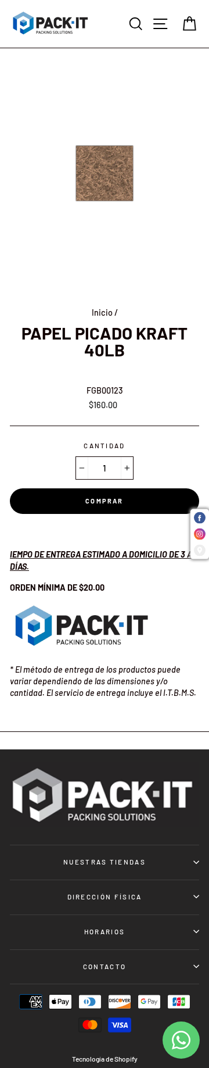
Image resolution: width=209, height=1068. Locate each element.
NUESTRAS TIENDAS (104, 862)
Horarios (104, 931)
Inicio (102, 312)
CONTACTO (105, 966)
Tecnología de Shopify (105, 1059)
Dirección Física (104, 896)
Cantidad (104, 445)
